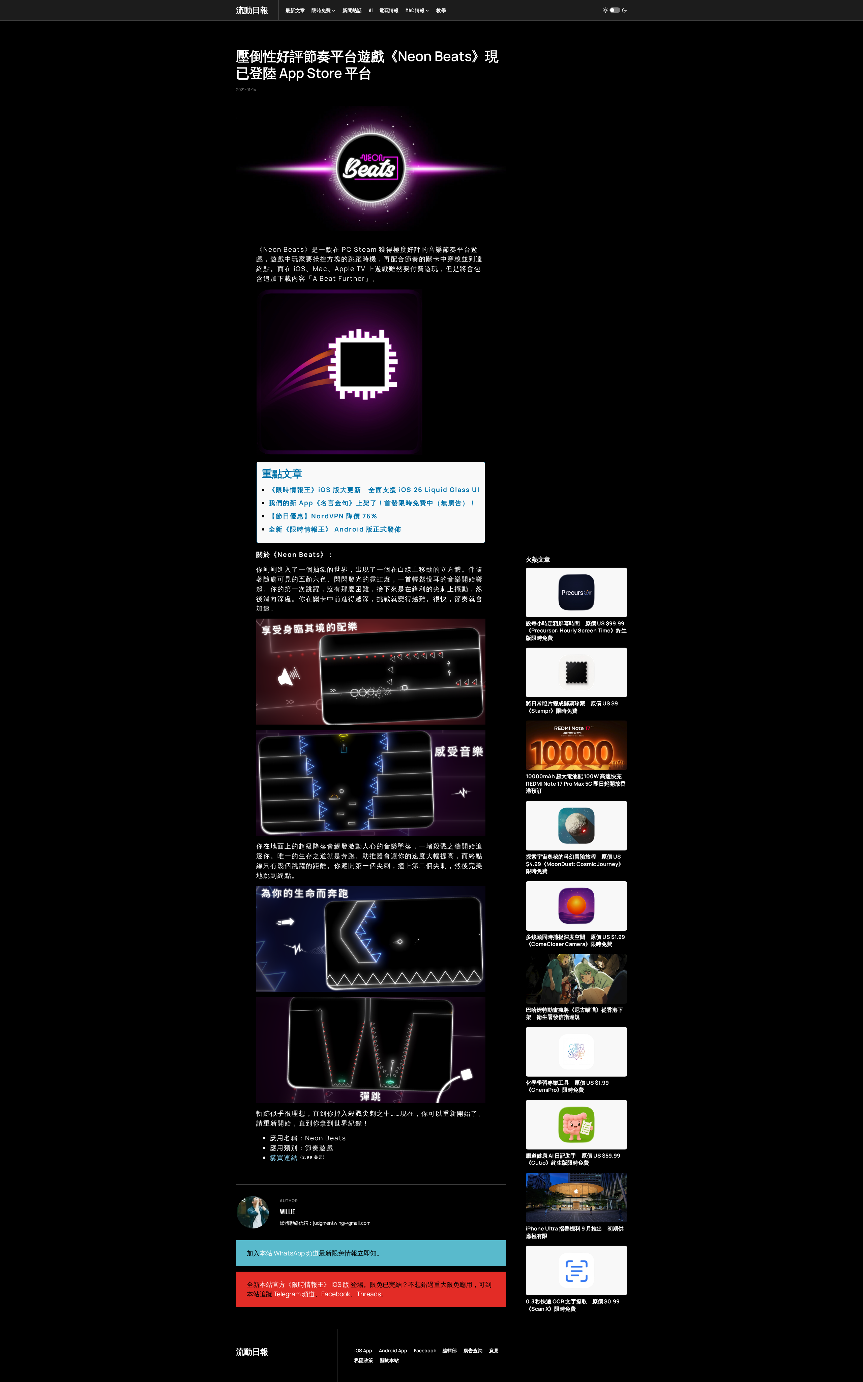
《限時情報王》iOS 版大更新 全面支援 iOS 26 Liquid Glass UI (374, 489)
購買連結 (284, 1157)
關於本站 (389, 1360)
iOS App (363, 1350)
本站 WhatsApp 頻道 (289, 1253)
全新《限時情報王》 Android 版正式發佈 (335, 529)
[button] (615, 10)
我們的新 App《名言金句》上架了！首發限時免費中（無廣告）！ (372, 502)
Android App (393, 1350)
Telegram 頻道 (294, 1294)
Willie (287, 1212)
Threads (369, 1294)
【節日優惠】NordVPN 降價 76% (323, 516)
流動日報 (252, 10)
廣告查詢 (473, 1350)
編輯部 (450, 1350)
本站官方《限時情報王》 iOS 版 (304, 1284)
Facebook (335, 1294)
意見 (494, 1350)
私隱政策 (363, 1360)
